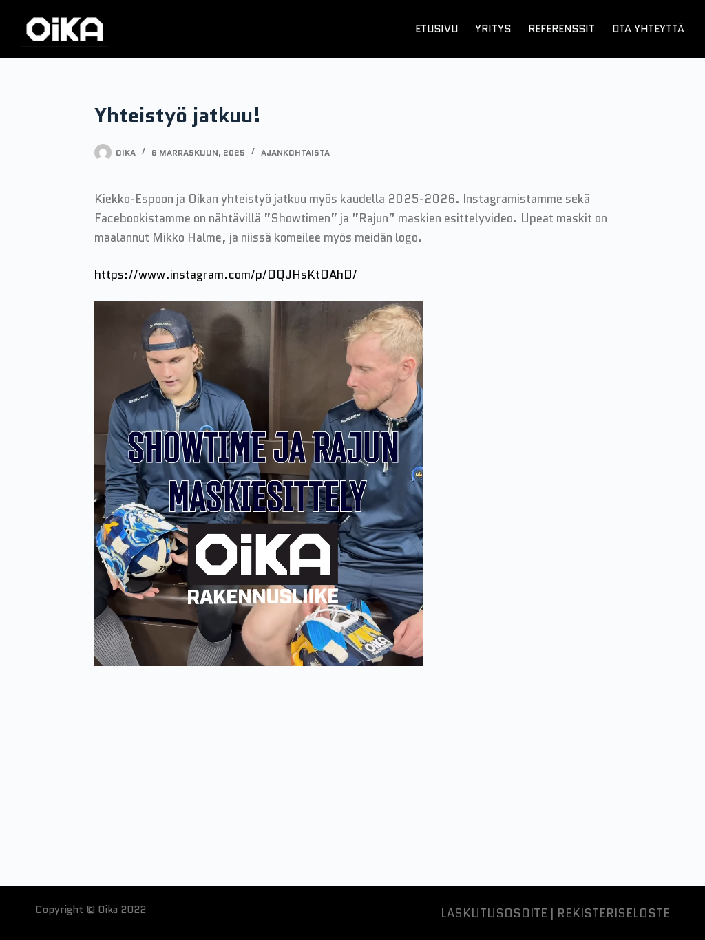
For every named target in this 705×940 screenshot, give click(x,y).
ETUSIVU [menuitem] (436, 28)
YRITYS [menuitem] (493, 28)
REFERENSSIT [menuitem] (561, 28)
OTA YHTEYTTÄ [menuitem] (648, 28)
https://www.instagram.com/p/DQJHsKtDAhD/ (225, 274)
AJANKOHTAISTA (295, 152)
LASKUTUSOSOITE (494, 913)
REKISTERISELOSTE (613, 913)
